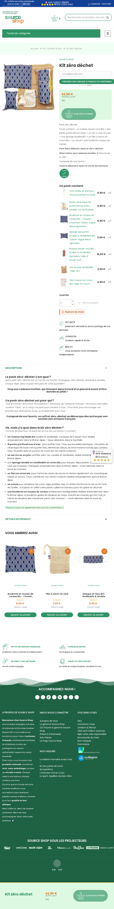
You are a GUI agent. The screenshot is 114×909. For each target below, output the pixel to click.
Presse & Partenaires (50, 734)
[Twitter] (71, 697)
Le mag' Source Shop (51, 740)
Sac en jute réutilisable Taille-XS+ (81, 269)
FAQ (79, 720)
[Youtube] (37, 697)
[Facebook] (54, 697)
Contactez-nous (86, 724)
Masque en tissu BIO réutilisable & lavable (93, 595)
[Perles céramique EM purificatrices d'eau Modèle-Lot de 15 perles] (64, 206)
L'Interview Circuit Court (52, 772)
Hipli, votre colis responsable (91, 734)
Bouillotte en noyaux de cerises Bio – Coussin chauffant (20, 595)
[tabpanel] (28, 87)
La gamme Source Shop (52, 724)
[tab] (57, 368)
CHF (60, 869)
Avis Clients (46, 737)
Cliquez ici (10, 507)
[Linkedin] (65, 697)
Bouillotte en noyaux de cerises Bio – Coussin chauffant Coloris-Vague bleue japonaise (82, 221)
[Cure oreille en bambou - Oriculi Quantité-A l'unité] (64, 193)
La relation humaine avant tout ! (56, 761)
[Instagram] (43, 697)
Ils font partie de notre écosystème (51, 768)
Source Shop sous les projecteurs (57, 841)
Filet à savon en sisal (57, 594)
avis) (70, 4)
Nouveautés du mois (88, 737)
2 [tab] (29, 115)
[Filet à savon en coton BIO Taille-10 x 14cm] (64, 282)
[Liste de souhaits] (31, 551)
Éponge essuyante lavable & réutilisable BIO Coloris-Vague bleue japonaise (82, 237)
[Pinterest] (77, 697)
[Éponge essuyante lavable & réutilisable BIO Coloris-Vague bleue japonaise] (64, 235)
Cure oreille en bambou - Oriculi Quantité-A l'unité (82, 192)
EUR (54, 869)
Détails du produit (18, 519)
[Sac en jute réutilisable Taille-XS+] (64, 269)
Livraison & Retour (86, 727)
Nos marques (84, 740)
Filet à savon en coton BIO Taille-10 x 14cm (81, 282)
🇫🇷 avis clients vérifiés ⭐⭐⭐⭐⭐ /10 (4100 (55, 3)
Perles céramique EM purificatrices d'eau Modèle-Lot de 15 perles (81, 206)
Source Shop (66, 59)
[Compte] (88, 4)
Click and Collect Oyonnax (91, 730)
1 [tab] (27, 115)
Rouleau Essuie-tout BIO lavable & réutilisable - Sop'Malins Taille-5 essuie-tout (81, 254)
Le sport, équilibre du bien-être (56, 776)
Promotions (83, 744)
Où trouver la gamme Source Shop (55, 729)
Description (13, 368)
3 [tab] (59, 623)
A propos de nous (49, 720)
